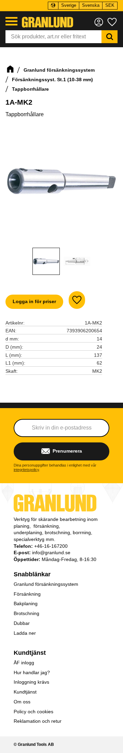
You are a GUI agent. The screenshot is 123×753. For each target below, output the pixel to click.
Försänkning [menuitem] (27, 594)
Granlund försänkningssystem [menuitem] (46, 584)
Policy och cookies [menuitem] (33, 711)
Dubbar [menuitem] (22, 623)
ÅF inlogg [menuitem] (24, 662)
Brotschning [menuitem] (26, 613)
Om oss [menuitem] (22, 701)
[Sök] (109, 36)
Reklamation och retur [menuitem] (38, 721)
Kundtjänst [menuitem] (30, 652)
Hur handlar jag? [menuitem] (32, 672)
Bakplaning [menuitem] (26, 603)
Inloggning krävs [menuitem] (31, 682)
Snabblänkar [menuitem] (32, 574)
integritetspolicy (26, 470)
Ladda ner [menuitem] (25, 633)
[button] (11, 21)
